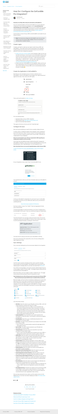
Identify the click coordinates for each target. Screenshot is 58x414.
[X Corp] (15, 380)
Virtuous (4, 6)
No (32, 386)
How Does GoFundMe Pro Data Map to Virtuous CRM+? (24, 394)
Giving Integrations (19, 6)
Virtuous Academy (31, 411)
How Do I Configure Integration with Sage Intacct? (23, 399)
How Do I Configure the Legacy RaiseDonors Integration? (6, 59)
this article (42, 265)
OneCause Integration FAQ (6, 18)
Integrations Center (10, 6)
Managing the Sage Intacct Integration (7, 47)
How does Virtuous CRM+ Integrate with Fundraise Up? (24, 401)
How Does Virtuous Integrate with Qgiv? (7, 52)
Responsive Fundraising (45, 411)
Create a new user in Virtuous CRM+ (23, 53)
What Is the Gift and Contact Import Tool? (21, 396)
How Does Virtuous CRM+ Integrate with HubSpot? (23, 403)
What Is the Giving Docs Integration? (7, 14)
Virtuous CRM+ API (18, 411)
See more (5, 70)
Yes (27, 386)
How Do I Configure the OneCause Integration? (6, 30)
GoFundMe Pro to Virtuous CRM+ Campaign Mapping (7, 42)
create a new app (29, 98)
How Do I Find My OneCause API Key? (6, 37)
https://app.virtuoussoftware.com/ (31, 120)
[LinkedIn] (17, 380)
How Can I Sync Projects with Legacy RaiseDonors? (6, 66)
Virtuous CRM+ (6, 411)
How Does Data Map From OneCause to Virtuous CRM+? (6, 24)
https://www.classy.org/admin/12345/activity (30, 203)
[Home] (6, 2)
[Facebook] (13, 380)
